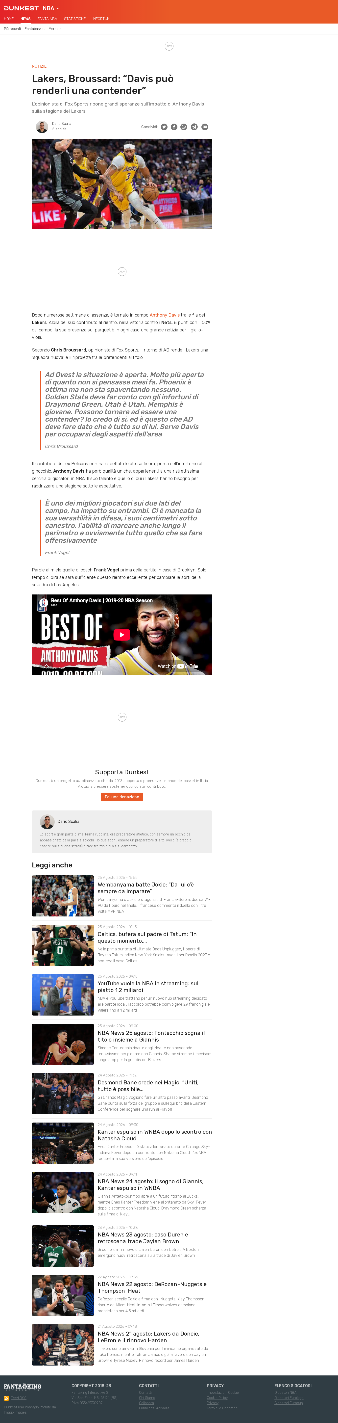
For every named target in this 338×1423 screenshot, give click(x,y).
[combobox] (51, 8)
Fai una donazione (122, 797)
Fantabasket (35, 29)
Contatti (145, 1393)
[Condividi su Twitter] (164, 127)
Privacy (212, 1403)
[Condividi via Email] (204, 127)
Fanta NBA (47, 19)
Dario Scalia (61, 124)
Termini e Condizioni (222, 1408)
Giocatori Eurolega (289, 1398)
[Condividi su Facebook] (174, 127)
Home (9, 19)
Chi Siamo (147, 1398)
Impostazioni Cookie (223, 1393)
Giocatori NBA (285, 1393)
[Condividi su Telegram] (194, 127)
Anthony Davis (165, 315)
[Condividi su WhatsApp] (183, 127)
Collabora (146, 1403)
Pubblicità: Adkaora (154, 1408)
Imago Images (15, 1412)
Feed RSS (18, 1398)
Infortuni (101, 19)
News (26, 19)
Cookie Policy (217, 1398)
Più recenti (12, 29)
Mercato (55, 29)
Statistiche (75, 19)
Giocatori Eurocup (288, 1403)
